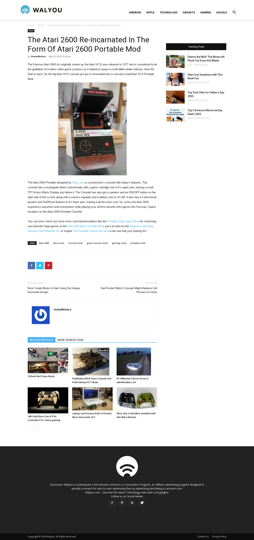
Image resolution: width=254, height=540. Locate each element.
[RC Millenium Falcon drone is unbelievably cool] (137, 361)
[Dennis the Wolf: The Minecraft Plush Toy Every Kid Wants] (175, 61)
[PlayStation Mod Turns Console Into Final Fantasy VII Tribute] (92, 361)
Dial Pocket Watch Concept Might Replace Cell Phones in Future (129, 290)
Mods (41, 25)
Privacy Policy (219, 536)
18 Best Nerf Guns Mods (41, 376)
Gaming (205, 12)
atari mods (58, 243)
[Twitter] (142, 503)
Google (221, 12)
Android (135, 12)
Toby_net (77, 182)
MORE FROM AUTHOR (70, 340)
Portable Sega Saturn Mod (123, 221)
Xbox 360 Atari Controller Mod (85, 226)
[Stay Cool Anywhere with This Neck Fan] (175, 79)
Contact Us (203, 536)
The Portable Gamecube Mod (90, 230)
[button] (234, 12)
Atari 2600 (44, 243)
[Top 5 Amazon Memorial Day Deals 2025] (175, 114)
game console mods (97, 243)
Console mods (75, 243)
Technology (169, 12)
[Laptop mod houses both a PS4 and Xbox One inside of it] (92, 398)
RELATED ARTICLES (41, 340)
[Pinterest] (122, 503)
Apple (150, 12)
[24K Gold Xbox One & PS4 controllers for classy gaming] (48, 400)
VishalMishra (38, 56)
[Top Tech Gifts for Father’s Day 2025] (175, 97)
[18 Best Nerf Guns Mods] (48, 360)
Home (31, 25)
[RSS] (132, 503)
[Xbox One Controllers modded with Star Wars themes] (137, 398)
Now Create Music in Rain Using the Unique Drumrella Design (54, 290)
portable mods (138, 243)
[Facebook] (112, 503)
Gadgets (189, 12)
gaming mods (119, 243)
